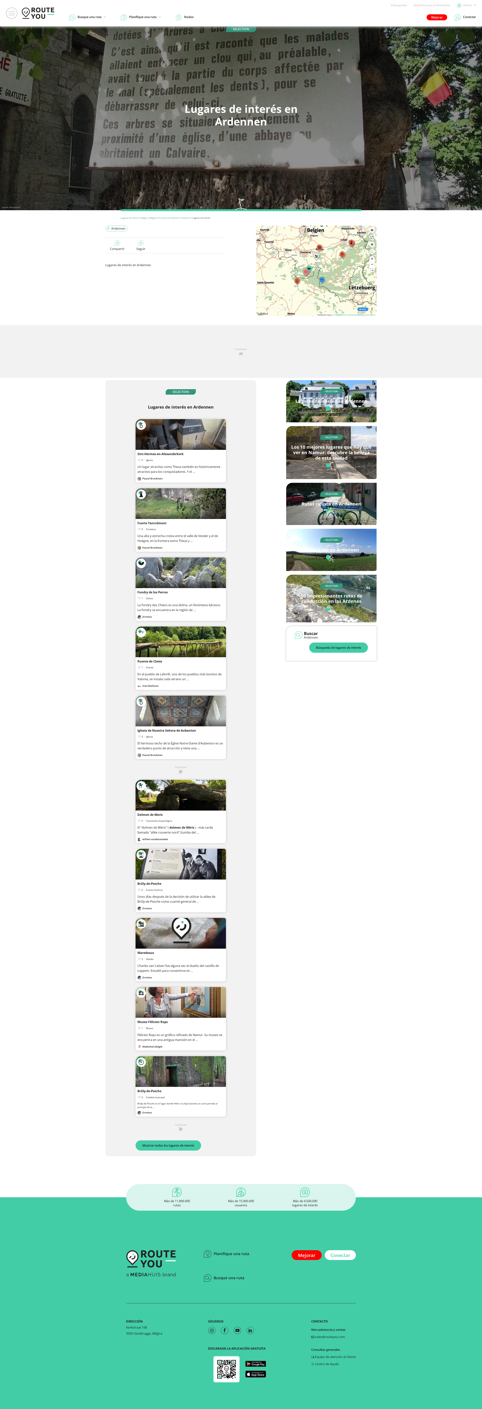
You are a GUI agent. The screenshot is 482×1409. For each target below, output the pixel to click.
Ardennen (185, 217)
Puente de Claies (149, 661)
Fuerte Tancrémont (151, 523)
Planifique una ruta (231, 1253)
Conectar (340, 1255)
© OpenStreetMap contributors (361, 314)
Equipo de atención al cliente (335, 1357)
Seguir (140, 249)
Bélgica (144, 217)
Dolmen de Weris (150, 815)
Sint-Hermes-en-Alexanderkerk (160, 454)
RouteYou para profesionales (432, 5)
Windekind (14, 207)
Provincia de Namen (168, 217)
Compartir (117, 249)
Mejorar (437, 17)
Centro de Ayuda (326, 1364)
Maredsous (145, 953)
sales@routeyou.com (329, 1337)
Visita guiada (399, 5)
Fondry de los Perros (152, 592)
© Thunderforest (339, 314)
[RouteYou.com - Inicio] (38, 13)
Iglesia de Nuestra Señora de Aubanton (166, 730)
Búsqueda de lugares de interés (338, 648)
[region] (316, 271)
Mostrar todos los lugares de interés (168, 1145)
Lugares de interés (129, 217)
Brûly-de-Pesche (149, 884)
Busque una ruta (229, 1277)
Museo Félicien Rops (152, 1022)
